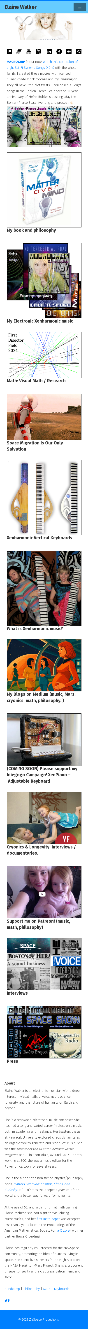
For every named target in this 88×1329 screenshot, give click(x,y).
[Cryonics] (44, 665)
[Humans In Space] (44, 417)
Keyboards (61, 1289)
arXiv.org (63, 1230)
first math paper (48, 1219)
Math (47, 1289)
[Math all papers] (44, 355)
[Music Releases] (44, 280)
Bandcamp (12, 1289)
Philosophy (31, 1289)
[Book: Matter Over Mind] (44, 190)
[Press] (44, 1032)
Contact (65, 1320)
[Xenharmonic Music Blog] (44, 497)
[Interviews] (44, 964)
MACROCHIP (16, 62)
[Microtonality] (44, 588)
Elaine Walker (21, 7)
